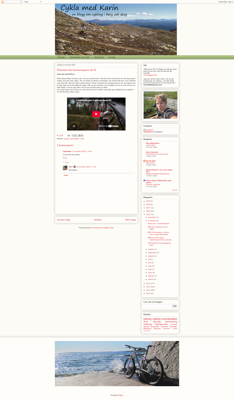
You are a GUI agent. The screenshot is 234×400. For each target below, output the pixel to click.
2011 (148, 293)
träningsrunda (161, 324)
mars (150, 273)
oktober (151, 249)
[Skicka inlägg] (68, 135)
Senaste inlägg (63, 220)
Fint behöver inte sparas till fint (157, 154)
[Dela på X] (77, 135)
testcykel (157, 328)
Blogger (120, 395)
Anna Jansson (152, 152)
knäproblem (146, 331)
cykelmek (164, 326)
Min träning (98, 57)
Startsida (61, 57)
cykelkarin (147, 132)
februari (151, 276)
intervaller (173, 326)
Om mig (112, 57)
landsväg (147, 324)
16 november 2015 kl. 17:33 (86, 167)
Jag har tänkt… (151, 145)
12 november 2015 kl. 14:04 (82, 151)
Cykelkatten (67, 151)
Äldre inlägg (130, 220)
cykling (66, 139)
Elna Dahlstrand (152, 143)
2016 (148, 211)
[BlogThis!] (75, 135)
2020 (148, 201)
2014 (148, 283)
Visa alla (174, 190)
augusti (151, 256)
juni (149, 263)
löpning (146, 326)
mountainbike (74, 139)
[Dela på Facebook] (80, 135)
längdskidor (155, 326)
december (152, 217)
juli (149, 259)
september (152, 253)
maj (149, 266)
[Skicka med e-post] (73, 135)
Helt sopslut (150, 163)
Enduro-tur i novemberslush (158, 223)
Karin (71, 167)
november (152, 221)
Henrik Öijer (151, 161)
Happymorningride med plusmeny (158, 174)
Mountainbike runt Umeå (79, 57)
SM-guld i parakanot (153, 184)
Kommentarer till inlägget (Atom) (102, 228)
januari (151, 279)
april (150, 269)
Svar (66, 162)
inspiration (166, 328)
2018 (148, 204)
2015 (148, 214)
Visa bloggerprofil (150, 75)
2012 (148, 290)
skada (175, 328)
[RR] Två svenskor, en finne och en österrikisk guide (158, 233)
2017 (148, 208)
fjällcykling (147, 328)
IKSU (145, 322)
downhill (174, 324)
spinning (157, 322)
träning (147, 318)
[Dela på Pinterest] (82, 135)
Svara (65, 158)
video (82, 139)
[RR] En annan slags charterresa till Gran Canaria (159, 239)
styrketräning (171, 322)
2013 (148, 287)
